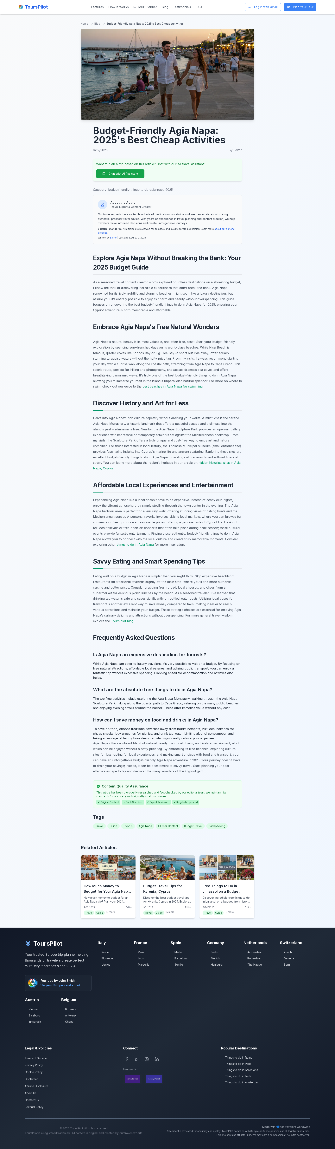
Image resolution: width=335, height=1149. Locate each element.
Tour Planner (147, 7)
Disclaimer (31, 1079)
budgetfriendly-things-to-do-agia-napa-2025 (140, 190)
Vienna (33, 1009)
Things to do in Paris (238, 1063)
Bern (287, 964)
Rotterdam (254, 958)
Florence (107, 958)
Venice (106, 964)
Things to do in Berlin (238, 1076)
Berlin (214, 952)
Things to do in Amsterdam (242, 1082)
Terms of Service (36, 1058)
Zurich (288, 952)
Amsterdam (254, 952)
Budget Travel (193, 826)
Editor (113, 237)
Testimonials (182, 7)
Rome (105, 952)
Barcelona (180, 958)
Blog (165, 7)
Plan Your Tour (303, 7)
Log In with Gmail (266, 7)
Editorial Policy (34, 1107)
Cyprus (128, 826)
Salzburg (34, 1015)
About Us (30, 1093)
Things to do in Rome (238, 1057)
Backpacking (217, 826)
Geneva (289, 958)
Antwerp (70, 1015)
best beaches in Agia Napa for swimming (172, 386)
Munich (215, 958)
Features (97, 7)
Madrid (178, 952)
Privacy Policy (34, 1065)
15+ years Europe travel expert (60, 985)
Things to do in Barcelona (241, 1070)
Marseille (143, 964)
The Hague (254, 964)
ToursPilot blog (122, 621)
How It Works (118, 7)
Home (84, 23)
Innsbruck (35, 1021)
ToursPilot (47, 943)
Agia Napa (145, 826)
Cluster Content (168, 826)
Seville (178, 964)
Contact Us (32, 1100)
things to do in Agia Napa (135, 544)
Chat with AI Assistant (123, 173)
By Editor (235, 150)
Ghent (69, 1021)
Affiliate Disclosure (36, 1086)
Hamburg (217, 964)
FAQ (199, 7)
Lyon (141, 958)
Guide (113, 826)
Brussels (70, 1009)
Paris (141, 952)
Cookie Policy (34, 1072)
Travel (99, 826)
